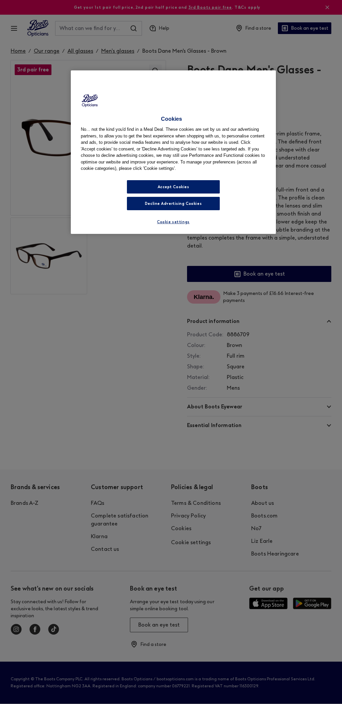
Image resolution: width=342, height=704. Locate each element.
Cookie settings (173, 222)
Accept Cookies (173, 187)
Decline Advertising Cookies (173, 203)
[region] (173, 152)
